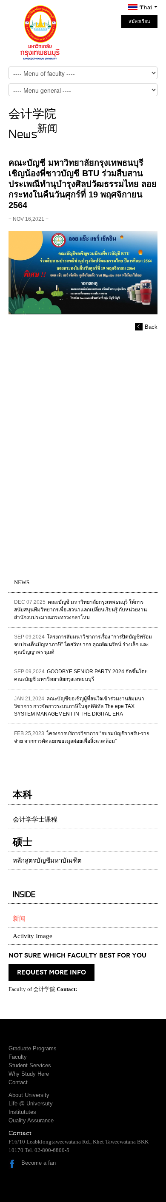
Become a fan (38, 1163)
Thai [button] (146, 7)
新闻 (19, 918)
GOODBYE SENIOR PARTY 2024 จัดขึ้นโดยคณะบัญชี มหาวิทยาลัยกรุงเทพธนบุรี (81, 675)
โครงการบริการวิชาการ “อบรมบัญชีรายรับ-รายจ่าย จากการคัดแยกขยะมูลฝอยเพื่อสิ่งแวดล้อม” (81, 737)
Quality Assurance (31, 1120)
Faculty (18, 1057)
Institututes (22, 1112)
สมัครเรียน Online (139, 23)
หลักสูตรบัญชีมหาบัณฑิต (47, 860)
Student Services (30, 1065)
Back (151, 327)
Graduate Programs (33, 1048)
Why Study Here (29, 1074)
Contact (18, 1082)
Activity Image (32, 936)
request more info (51, 972)
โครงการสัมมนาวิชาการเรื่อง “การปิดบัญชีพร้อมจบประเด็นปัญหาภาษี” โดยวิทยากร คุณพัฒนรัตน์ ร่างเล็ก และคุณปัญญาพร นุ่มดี (83, 644)
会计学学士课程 (35, 819)
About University (29, 1095)
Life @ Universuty (31, 1103)
